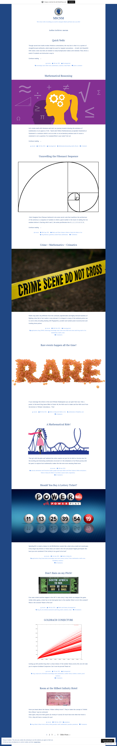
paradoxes (67, 722)
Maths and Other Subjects (58, 232)
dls (41, 610)
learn (44, 65)
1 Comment (84, 146)
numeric (79, 673)
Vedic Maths (67, 65)
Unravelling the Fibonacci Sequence (58, 156)
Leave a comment (77, 66)
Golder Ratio (58, 234)
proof (83, 673)
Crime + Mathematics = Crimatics (58, 244)
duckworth (51, 610)
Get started (71, 2)
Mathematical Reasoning (58, 75)
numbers (75, 673)
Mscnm (76, 146)
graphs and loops (57, 470)
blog (42, 234)
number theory (68, 673)
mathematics (55, 65)
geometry (51, 234)
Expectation (45, 558)
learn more (63, 330)
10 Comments (59, 563)
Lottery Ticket (68, 558)
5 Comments (59, 335)
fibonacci (46, 234)
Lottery (62, 558)
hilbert (36, 724)
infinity (47, 724)
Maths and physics (81, 470)
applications (34, 330)
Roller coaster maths (63, 472)
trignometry (72, 472)
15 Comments (59, 475)
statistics (61, 65)
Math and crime (70, 330)
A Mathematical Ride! (58, 424)
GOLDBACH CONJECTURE (58, 620)
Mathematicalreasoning (65, 146)
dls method (45, 610)
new (84, 558)
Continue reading (34, 58)
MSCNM (58, 18)
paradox (70, 724)
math (55, 673)
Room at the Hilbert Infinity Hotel (58, 688)
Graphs (51, 470)
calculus (33, 470)
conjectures (38, 673)
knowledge (39, 65)
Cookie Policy (37, 742)
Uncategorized (66, 63)
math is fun (83, 330)
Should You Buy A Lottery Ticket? (58, 485)
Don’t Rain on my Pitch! (58, 573)
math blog (77, 330)
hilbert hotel (41, 724)
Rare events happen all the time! (58, 345)
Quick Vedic (58, 40)
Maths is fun (79, 232)
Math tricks (48, 65)
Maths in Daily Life (70, 232)
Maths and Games (62, 607)
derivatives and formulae (42, 470)
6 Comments (59, 414)
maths (72, 146)
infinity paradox (53, 724)
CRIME (42, 330)
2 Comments (74, 235)
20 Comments (77, 610)
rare (83, 412)
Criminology (47, 330)
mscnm (49, 63)
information (45, 673)
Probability (78, 412)
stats (63, 332)
